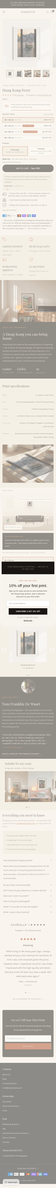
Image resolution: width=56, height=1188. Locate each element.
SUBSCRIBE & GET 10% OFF (28, 611)
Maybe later (28, 621)
